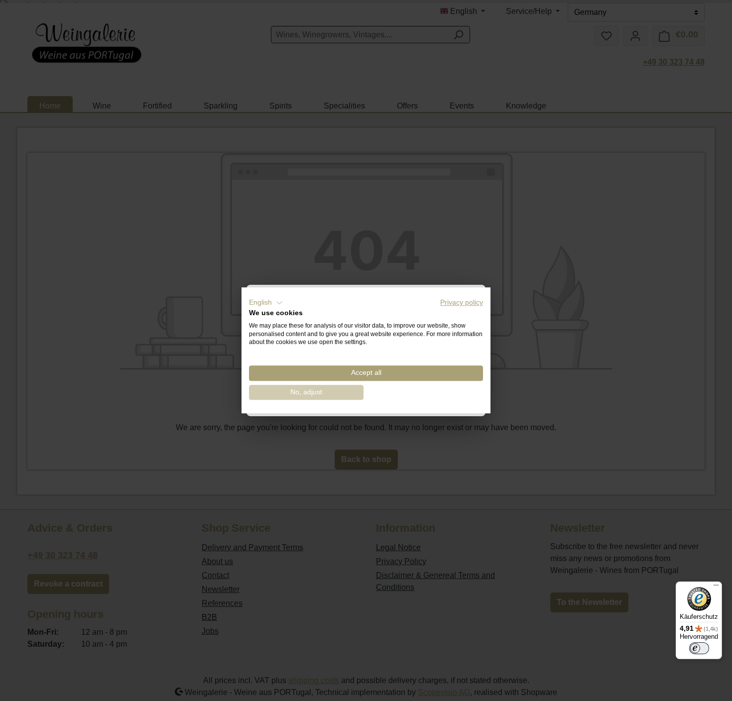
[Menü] (716, 587)
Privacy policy (461, 302)
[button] (266, 303)
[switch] (699, 648)
